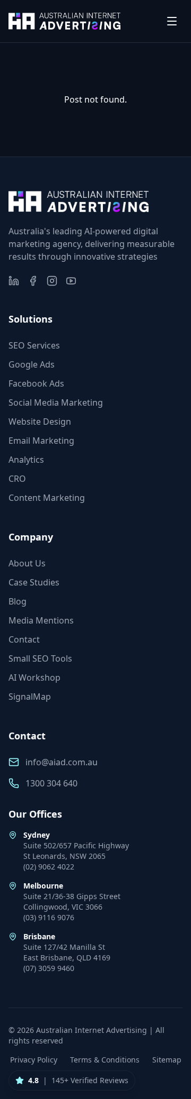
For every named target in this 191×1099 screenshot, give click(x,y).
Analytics (26, 459)
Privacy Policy (33, 1060)
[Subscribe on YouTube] (71, 281)
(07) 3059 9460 (48, 968)
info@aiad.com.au (61, 762)
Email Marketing (41, 440)
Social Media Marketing (55, 402)
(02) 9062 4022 (48, 867)
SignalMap (29, 696)
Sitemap (166, 1060)
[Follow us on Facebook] (33, 281)
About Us (27, 563)
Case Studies (33, 582)
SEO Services (34, 345)
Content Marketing (46, 497)
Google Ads (31, 364)
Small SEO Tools (40, 658)
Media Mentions (41, 620)
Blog (17, 601)
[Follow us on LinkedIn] (13, 281)
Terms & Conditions (105, 1060)
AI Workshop (34, 677)
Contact (24, 639)
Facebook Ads (36, 383)
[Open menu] (172, 21)
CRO (17, 478)
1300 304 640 (51, 783)
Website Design (39, 421)
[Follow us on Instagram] (52, 281)
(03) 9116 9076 (48, 917)
